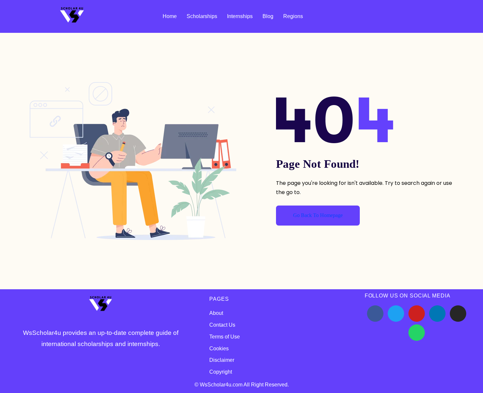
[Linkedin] (437, 313)
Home (170, 16)
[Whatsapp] (416, 332)
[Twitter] (396, 313)
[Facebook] (375, 313)
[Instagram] (458, 313)
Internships (240, 16)
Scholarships (202, 16)
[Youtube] (416, 313)
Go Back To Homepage (318, 215)
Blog (268, 16)
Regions (293, 16)
